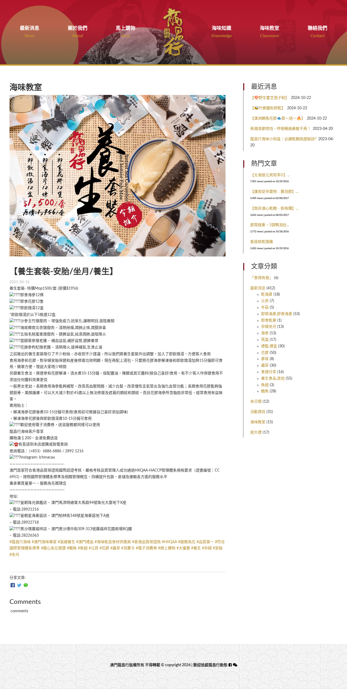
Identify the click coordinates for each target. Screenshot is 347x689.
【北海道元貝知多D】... (270, 175)
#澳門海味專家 (44, 542)
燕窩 (265, 340)
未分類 (256, 401)
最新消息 (257, 288)
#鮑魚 (72, 548)
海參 (265, 333)
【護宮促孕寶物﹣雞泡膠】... (274, 192)
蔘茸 (265, 359)
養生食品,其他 (273, 378)
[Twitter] (19, 585)
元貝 (265, 301)
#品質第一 (205, 542)
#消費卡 (128, 548)
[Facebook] (12, 585)
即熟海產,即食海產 (276, 314)
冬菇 (265, 307)
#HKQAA (169, 542)
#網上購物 (166, 548)
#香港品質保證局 (146, 542)
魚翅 (265, 385)
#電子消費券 (146, 548)
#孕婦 (207, 548)
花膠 (265, 353)
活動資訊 (257, 412)
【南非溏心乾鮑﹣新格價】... (274, 208)
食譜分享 (268, 372)
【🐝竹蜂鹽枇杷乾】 (267, 108)
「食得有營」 (261, 278)
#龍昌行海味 (20, 542)
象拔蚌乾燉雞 (261, 242)
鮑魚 (265, 391)
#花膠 (104, 548)
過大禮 (256, 432)
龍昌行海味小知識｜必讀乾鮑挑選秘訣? (283, 139)
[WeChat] (26, 585)
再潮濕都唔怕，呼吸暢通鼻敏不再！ (280, 129)
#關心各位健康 (53, 548)
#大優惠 (183, 548)
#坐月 (14, 555)
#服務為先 (186, 542)
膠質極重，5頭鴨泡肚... (269, 225)
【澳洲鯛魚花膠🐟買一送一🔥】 (277, 118)
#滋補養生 (66, 542)
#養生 (196, 548)
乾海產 (266, 294)
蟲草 (265, 365)
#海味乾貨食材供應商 (113, 542)
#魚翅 (83, 548)
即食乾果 (268, 320)
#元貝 (93, 548)
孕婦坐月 (268, 327)
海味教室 (257, 422)
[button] (235, 665)
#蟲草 (115, 548)
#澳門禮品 (85, 542)
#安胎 (218, 548)
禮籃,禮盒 (269, 346)
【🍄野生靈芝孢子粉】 (269, 98)
